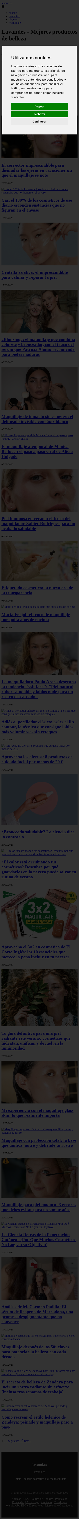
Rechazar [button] (39, 114)
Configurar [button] (39, 121)
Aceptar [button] (39, 106)
